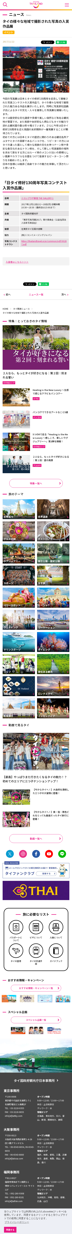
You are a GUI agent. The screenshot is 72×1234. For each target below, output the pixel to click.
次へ (63, 294)
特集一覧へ (36, 483)
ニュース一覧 (36, 294)
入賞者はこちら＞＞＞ (17, 262)
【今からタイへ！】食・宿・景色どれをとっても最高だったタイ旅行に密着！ (51, 815)
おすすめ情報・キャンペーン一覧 (36, 988)
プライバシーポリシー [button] (17, 1222)
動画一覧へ (36, 838)
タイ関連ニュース (21, 308)
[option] (9, 998)
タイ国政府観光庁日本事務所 (34, 1080)
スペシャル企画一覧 (36, 1020)
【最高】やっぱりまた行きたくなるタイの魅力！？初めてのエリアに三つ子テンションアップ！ (35, 779)
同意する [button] (10, 1230)
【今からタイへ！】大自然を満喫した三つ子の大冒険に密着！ (51, 791)
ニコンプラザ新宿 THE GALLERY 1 (37, 198)
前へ (8, 294)
